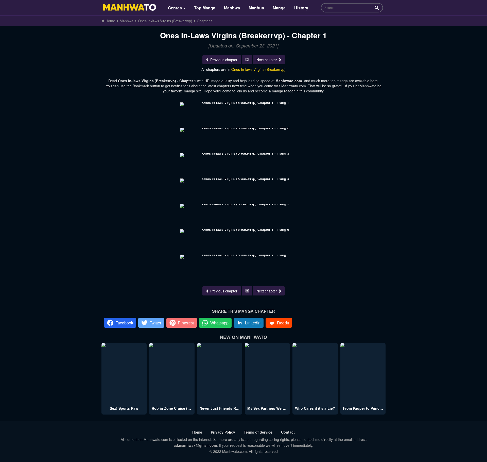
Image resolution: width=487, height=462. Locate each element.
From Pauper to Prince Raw (366, 408)
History (301, 8)
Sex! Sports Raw (124, 408)
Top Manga (204, 8)
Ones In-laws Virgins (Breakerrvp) (258, 69)
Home (197, 432)
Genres (175, 8)
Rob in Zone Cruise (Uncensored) (181, 408)
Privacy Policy (223, 432)
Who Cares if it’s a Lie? (315, 408)
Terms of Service (258, 432)
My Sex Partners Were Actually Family (279, 408)
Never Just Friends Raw (220, 408)
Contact (288, 432)
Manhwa (232, 8)
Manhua (256, 8)
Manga (279, 8)
